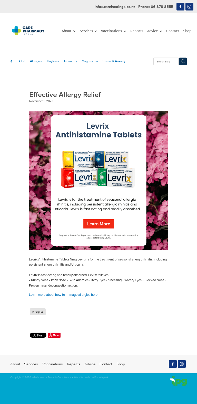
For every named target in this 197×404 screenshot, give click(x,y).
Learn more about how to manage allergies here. (63, 294)
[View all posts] (11, 61)
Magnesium (90, 61)
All (20, 61)
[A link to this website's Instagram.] (189, 7)
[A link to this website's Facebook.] (180, 7)
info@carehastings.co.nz (115, 6)
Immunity (70, 61)
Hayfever (53, 61)
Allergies (36, 61)
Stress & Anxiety (114, 61)
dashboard (39, 377)
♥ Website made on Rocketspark (90, 377)
